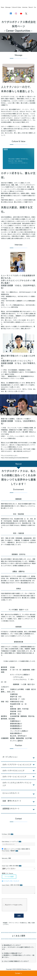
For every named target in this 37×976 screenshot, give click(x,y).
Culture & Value (16, 7)
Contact (17, 973)
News (2, 7)
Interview (24, 7)
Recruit (31, 7)
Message (8, 7)
